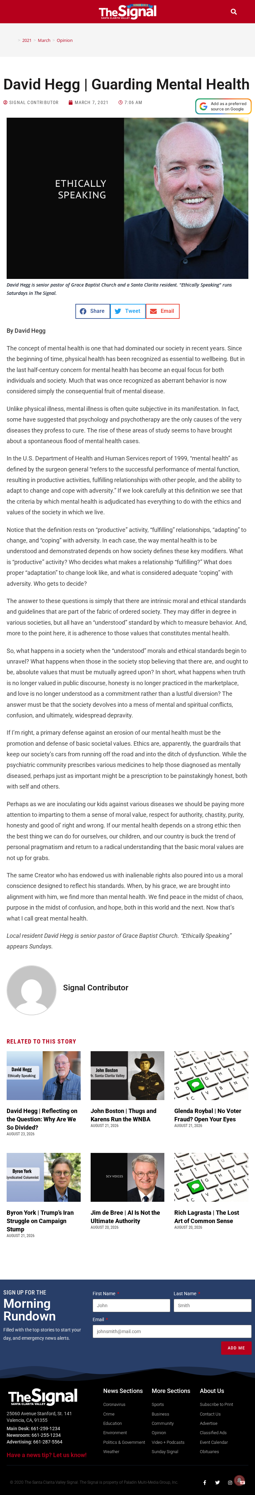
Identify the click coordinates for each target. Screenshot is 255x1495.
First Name (104, 1293)
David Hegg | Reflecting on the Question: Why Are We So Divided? (42, 1119)
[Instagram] (230, 1482)
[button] (21, 12)
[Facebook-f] (205, 1482)
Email (99, 1319)
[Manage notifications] (239, 1480)
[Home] (14, 40)
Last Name (185, 1293)
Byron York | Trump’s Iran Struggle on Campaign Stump (40, 1221)
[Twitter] (217, 1482)
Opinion (65, 40)
